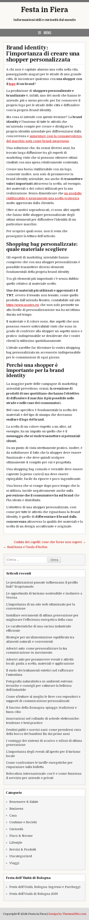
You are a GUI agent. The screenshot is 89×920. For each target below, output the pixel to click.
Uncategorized (20, 856)
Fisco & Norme (21, 835)
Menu (47, 32)
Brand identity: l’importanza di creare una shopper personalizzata (42, 53)
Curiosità (16, 829)
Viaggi (14, 863)
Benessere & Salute (23, 801)
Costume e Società (23, 822)
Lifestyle (15, 842)
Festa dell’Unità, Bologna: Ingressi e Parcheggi (44, 887)
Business (16, 808)
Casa (13, 815)
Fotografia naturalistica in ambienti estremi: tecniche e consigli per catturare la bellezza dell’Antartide (39, 685)
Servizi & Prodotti (22, 849)
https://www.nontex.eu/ (22, 305)
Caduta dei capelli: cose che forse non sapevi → (50, 542)
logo (12, 84)
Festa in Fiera (44, 10)
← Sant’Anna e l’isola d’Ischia (25, 547)
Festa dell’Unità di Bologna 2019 (33, 893)
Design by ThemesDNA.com (67, 913)
